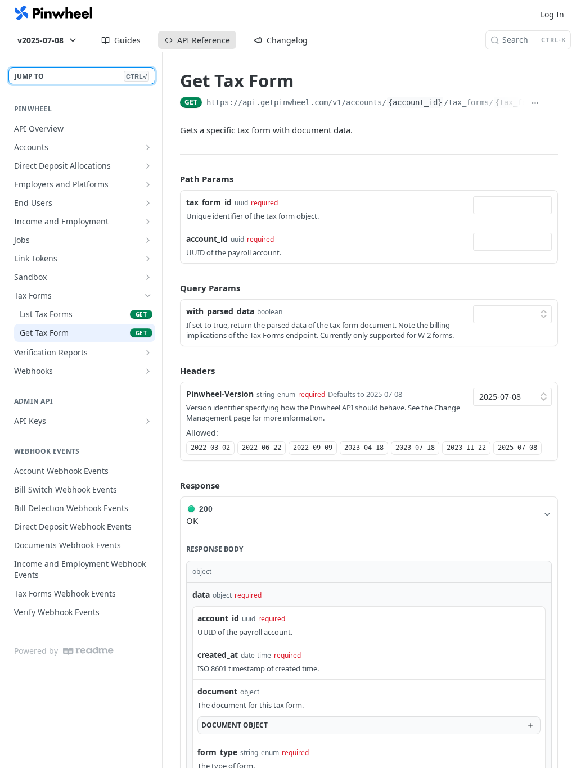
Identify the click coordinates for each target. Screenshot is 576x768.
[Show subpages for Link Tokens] (147, 258)
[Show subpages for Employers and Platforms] (147, 184)
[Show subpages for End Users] (147, 202)
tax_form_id (209, 202)
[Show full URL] (535, 103)
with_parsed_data (220, 311)
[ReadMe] (88, 651)
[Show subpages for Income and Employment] (147, 221)
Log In (552, 14)
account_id (207, 238)
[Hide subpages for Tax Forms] (147, 295)
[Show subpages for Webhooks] (147, 371)
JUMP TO (81, 76)
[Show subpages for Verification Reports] (147, 352)
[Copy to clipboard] (552, 103)
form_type (217, 752)
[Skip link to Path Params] (172, 179)
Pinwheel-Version (220, 393)
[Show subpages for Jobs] (147, 240)
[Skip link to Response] (172, 485)
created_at (217, 654)
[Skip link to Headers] (172, 370)
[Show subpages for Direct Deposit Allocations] (147, 165)
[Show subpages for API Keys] (147, 421)
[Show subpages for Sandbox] (147, 277)
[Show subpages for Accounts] (147, 147)
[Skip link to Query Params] (172, 287)
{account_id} (415, 102)
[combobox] (512, 205)
